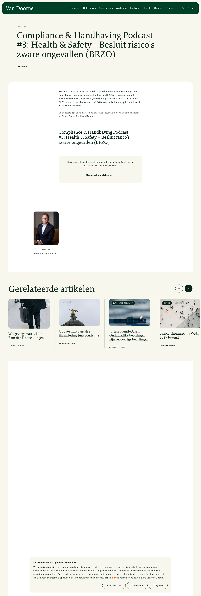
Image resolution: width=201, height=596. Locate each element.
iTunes (89, 116)
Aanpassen (137, 585)
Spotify (79, 116)
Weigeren (158, 585)
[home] (19, 8)
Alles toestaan (114, 585)
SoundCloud (68, 116)
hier (114, 577)
